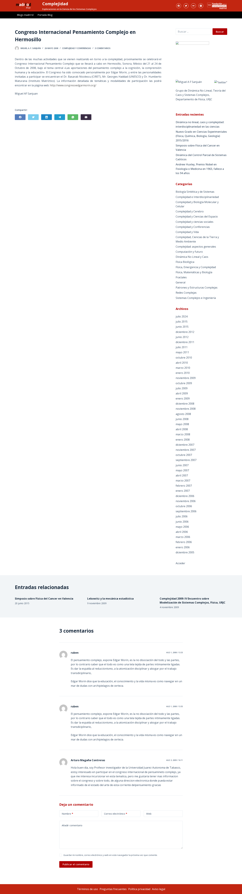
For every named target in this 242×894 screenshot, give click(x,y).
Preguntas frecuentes (113, 889)
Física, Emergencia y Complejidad (196, 267)
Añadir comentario (72, 825)
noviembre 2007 (186, 450)
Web (148, 813)
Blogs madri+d (25, 14)
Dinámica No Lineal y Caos (192, 257)
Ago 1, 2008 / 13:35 (174, 706)
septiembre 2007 (186, 460)
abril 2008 (182, 429)
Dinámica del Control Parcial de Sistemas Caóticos (201, 157)
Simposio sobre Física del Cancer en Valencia (198, 148)
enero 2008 (183, 439)
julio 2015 (182, 321)
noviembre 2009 (186, 378)
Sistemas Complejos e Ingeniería (196, 298)
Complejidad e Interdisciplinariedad (197, 197)
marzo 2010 (183, 368)
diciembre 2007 (185, 445)
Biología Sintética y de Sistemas (195, 191)
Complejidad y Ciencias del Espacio (197, 216)
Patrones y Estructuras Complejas (196, 287)
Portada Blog (45, 14)
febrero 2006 (184, 542)
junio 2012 (182, 337)
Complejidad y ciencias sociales (194, 222)
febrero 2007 (184, 485)
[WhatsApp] (72, 117)
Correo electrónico (115, 813)
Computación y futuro (189, 252)
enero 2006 (183, 547)
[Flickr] (193, 5)
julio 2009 (182, 388)
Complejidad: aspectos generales (196, 246)
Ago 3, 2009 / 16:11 (174, 760)
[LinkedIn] (46, 117)
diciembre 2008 (185, 403)
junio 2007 (182, 465)
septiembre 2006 (186, 511)
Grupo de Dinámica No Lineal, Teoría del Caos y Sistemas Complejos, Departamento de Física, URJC (201, 95)
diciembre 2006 (185, 496)
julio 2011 (182, 347)
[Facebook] (178, 5)
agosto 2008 (183, 414)
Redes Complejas (186, 292)
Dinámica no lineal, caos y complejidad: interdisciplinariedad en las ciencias (200, 124)
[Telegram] (59, 117)
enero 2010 (183, 373)
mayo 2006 (182, 527)
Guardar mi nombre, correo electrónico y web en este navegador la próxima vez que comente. (110, 855)
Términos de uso (87, 889)
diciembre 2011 (185, 342)
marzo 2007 (183, 480)
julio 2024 (182, 316)
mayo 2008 (182, 424)
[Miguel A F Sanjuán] (189, 82)
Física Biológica (185, 262)
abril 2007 (182, 475)
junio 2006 (182, 521)
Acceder (180, 563)
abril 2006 (182, 532)
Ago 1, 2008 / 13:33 (174, 652)
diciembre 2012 (185, 332)
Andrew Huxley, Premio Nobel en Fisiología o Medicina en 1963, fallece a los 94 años (200, 169)
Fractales (181, 277)
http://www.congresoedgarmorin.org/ (73, 85)
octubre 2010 (184, 357)
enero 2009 (183, 398)
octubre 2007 (184, 455)
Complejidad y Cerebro (190, 211)
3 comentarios (102, 48)
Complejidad (55, 3)
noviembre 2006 (186, 501)
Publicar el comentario (76, 864)
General (180, 282)
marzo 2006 (183, 537)
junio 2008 (182, 419)
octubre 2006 (184, 506)
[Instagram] (200, 5)
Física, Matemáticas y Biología (194, 272)
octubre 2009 (184, 383)
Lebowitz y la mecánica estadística (110, 598)
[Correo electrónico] (86, 117)
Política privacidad (139, 889)
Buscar (220, 31)
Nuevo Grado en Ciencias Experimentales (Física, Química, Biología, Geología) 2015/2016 (201, 136)
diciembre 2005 (185, 552)
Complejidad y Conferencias (76, 48)
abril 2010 (182, 362)
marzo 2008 (183, 434)
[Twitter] (186, 5)
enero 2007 (183, 491)
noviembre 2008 (186, 409)
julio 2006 (182, 516)
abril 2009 (182, 393)
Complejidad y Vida (187, 232)
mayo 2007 (182, 470)
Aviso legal (158, 889)
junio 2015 (182, 326)
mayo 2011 (182, 352)
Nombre (67, 813)
